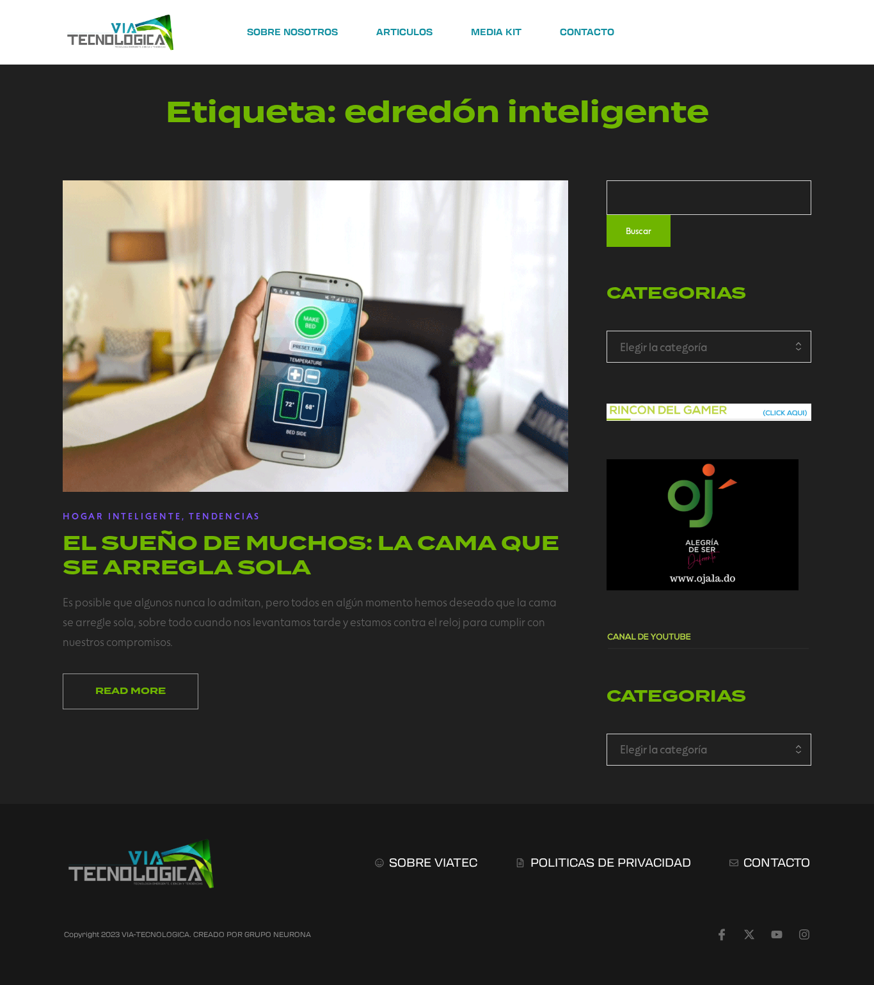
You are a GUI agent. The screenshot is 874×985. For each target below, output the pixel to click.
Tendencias (224, 516)
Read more (130, 691)
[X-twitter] (749, 934)
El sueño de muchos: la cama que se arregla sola (311, 555)
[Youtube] (777, 934)
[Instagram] (804, 934)
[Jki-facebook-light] (721, 934)
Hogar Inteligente (122, 516)
